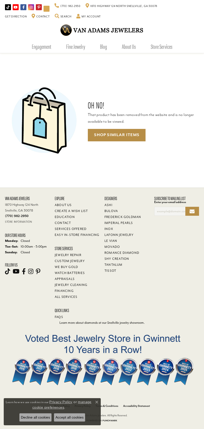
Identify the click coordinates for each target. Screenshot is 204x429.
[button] (63, 16)
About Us (129, 46)
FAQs (59, 317)
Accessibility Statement (136, 406)
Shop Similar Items (116, 134)
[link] (67, 6)
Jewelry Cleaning (71, 285)
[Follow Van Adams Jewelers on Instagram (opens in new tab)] (31, 7)
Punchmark (109, 420)
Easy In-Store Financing (77, 235)
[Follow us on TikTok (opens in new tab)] (8, 7)
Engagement (41, 46)
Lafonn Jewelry (119, 235)
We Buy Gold (66, 267)
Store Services (161, 46)
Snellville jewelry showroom (125, 323)
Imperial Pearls (118, 223)
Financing (64, 291)
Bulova (111, 211)
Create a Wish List (71, 211)
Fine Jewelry (75, 46)
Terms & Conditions (107, 406)
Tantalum (113, 265)
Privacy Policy (60, 402)
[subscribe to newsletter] (192, 211)
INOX (108, 229)
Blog (103, 46)
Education (65, 217)
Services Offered (71, 229)
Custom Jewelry (70, 261)
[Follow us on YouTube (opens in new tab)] (16, 7)
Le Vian (110, 241)
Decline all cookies (35, 417)
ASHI (108, 205)
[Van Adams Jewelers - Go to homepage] (102, 30)
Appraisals (65, 279)
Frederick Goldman (122, 217)
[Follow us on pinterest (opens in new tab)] (39, 7)
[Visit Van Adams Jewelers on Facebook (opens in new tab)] (23, 7)
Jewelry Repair (68, 255)
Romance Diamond (121, 253)
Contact (63, 223)
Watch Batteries (70, 273)
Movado (112, 247)
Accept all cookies (69, 417)
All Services (66, 297)
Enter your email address (170, 202)
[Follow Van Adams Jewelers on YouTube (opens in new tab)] (47, 9)
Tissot (110, 271)
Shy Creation (116, 259)
